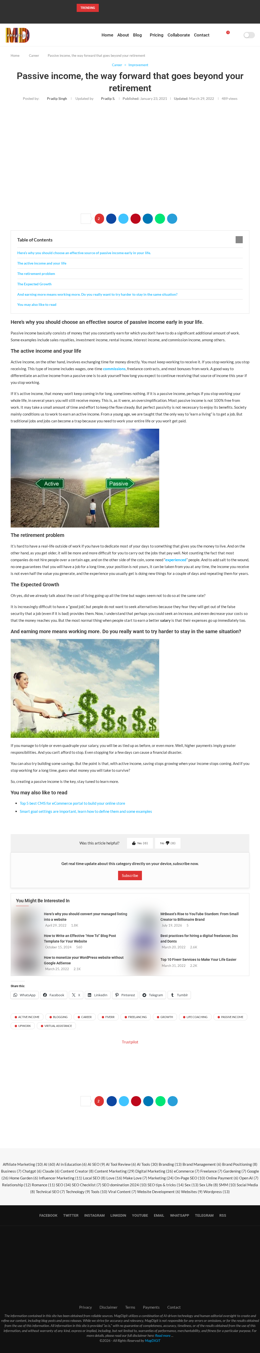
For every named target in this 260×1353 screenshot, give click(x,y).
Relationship (16, 1184)
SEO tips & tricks (166, 1184)
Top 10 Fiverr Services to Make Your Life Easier (198, 959)
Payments (151, 1307)
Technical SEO (50, 1191)
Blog (137, 34)
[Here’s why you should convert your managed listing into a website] (27, 919)
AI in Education (71, 1164)
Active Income (28, 1017)
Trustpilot (130, 1042)
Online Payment (222, 1178)
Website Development (158, 1191)
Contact (201, 34)
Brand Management (202, 1164)
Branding (170, 1164)
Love (114, 1178)
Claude (51, 1171)
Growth (166, 1017)
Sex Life (208, 1184)
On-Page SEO (189, 1178)
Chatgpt (32, 1171)
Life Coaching (197, 1017)
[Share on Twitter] (123, 219)
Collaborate (179, 34)
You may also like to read (36, 304)
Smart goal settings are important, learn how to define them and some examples (86, 811)
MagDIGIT (152, 1340)
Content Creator (77, 1171)
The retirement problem (36, 273)
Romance (43, 1184)
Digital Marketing (154, 1171)
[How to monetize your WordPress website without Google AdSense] (27, 963)
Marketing (161, 1178)
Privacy (85, 1307)
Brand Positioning (239, 1164)
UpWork (24, 1025)
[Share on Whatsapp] (160, 219)
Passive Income (232, 1017)
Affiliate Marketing (23, 1164)
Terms (130, 1307)
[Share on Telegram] (172, 219)
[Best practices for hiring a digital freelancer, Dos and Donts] (144, 941)
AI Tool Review (121, 1164)
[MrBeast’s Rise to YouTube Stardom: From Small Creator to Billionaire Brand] (144, 919)
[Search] (237, 35)
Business (11, 1171)
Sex (192, 1184)
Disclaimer (109, 1307)
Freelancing (137, 1017)
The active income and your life (41, 263)
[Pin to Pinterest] (136, 219)
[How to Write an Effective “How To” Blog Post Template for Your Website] (27, 941)
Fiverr (110, 1017)
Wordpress (216, 1191)
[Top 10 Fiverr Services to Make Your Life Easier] (144, 962)
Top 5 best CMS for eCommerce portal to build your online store (72, 803)
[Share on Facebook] (111, 219)
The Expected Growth (34, 284)
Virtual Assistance (58, 1025)
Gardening (234, 1171)
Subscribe (130, 875)
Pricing (157, 34)
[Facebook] (113, 16)
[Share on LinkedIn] (148, 219)
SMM (227, 1184)
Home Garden (23, 1178)
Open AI (248, 1178)
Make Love (135, 1178)
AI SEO (96, 1164)
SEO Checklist (86, 1184)
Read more (162, 1335)
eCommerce (187, 1171)
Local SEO (94, 1178)
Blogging (60, 1017)
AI (49, 1164)
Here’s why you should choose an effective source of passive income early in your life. (84, 253)
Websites (192, 1191)
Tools (99, 1191)
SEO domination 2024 (124, 1184)
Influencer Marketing (60, 1178)
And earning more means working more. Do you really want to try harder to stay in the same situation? (97, 294)
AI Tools (147, 1164)
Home (107, 34)
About (123, 34)
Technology (78, 1191)
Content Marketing (114, 1171)
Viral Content (122, 1191)
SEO (63, 1184)
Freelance (211, 1171)
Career (34, 55)
